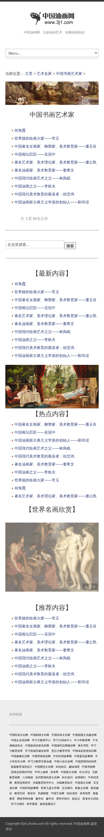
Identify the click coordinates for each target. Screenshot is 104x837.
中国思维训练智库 (86, 761)
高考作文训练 (90, 798)
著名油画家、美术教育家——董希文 (44, 170)
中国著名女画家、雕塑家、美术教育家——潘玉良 (55, 146)
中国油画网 (82, 823)
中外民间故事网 (62, 756)
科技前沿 (61, 766)
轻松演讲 (72, 793)
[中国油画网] (52, 18)
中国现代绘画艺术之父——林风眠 (42, 178)
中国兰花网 (57, 793)
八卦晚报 (27, 777)
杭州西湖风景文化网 (47, 777)
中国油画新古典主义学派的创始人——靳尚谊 (51, 201)
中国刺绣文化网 (39, 735)
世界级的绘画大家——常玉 (36, 138)
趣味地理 (74, 766)
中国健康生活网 (20, 756)
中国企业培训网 (20, 740)
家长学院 (83, 745)
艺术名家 (44, 73)
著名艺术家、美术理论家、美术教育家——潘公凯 (55, 162)
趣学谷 (50, 798)
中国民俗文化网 (18, 735)
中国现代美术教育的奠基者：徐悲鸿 (44, 194)
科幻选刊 (67, 777)
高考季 (54, 772)
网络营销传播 (25, 798)
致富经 (31, 793)
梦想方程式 (63, 798)
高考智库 (85, 793)
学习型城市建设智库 (37, 751)
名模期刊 (80, 777)
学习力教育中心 (41, 740)
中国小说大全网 (63, 761)
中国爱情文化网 (44, 766)
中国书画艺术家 (69, 73)
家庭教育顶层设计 (21, 766)
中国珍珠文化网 (60, 735)
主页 (29, 73)
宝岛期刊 (67, 788)
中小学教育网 (82, 740)
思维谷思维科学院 (21, 772)
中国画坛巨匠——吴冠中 (34, 154)
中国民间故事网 (29, 788)
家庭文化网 (81, 788)
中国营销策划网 (41, 756)
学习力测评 (17, 804)
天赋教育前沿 (65, 782)
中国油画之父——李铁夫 (34, 186)
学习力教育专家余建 (40, 761)
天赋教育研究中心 (43, 782)
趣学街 (39, 798)
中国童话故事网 (83, 756)
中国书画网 (88, 766)
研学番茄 (32, 804)
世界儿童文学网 (50, 788)
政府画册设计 (48, 804)
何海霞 (20, 130)
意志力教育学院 (60, 751)
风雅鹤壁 (43, 793)
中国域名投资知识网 (85, 751)
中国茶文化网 (69, 772)
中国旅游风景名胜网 (37, 745)
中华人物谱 (41, 772)
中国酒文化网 (83, 782)
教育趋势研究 (22, 782)
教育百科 (19, 793)
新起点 (76, 798)
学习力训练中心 (62, 740)
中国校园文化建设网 (85, 735)
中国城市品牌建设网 (63, 745)
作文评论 (84, 772)
